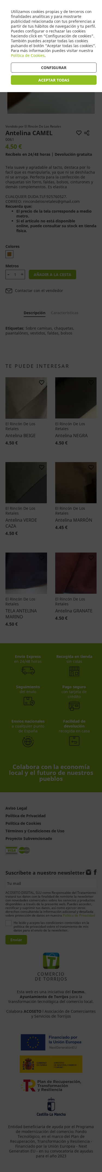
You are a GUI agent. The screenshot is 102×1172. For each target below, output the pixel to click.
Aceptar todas (53, 80)
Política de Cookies (28, 55)
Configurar (53, 67)
